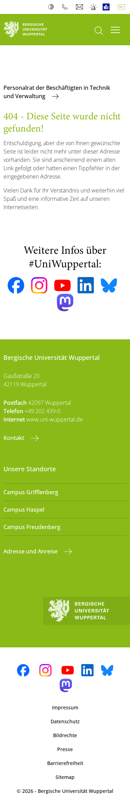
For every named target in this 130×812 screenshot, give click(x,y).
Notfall (93, 7)
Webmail (80, 7)
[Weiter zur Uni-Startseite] (32, 29)
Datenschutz (65, 721)
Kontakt (14, 438)
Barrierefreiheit (65, 763)
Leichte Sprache (107, 7)
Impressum (65, 707)
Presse (65, 749)
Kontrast (52, 7)
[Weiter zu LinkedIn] (85, 285)
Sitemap (65, 777)
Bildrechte (65, 735)
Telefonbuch (66, 7)
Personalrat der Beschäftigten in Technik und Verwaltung (56, 92)
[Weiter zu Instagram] (39, 285)
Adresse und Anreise (31, 551)
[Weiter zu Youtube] (62, 285)
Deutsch (122, 7)
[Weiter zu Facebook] (16, 285)
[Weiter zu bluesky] (109, 285)
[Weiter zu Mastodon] (65, 303)
